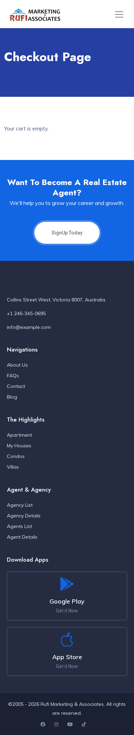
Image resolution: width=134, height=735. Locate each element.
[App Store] (67, 639)
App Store (67, 657)
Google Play (67, 601)
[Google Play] (67, 584)
